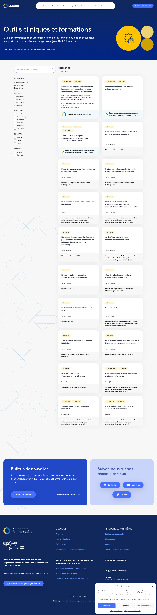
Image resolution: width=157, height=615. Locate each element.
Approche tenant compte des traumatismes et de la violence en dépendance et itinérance (74, 138)
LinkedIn (112, 485)
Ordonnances (19, 97)
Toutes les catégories (21, 82)
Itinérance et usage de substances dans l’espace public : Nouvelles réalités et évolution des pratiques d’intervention (77, 89)
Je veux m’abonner (23, 494)
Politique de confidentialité (132, 611)
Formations (18, 91)
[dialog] (35, 95)
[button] (152, 586)
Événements (92, 6)
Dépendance (18, 88)
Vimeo (124, 494)
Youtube (136, 485)
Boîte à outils (55, 49)
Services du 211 (111, 308)
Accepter (106, 606)
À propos (104, 6)
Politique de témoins (116, 611)
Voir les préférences (144, 606)
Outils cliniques (19, 100)
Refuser (126, 606)
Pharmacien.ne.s (19, 105)
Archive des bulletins (65, 494)
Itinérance (17, 94)
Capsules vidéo (19, 85)
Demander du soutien (143, 6)
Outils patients (19, 102)
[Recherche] (35, 69)
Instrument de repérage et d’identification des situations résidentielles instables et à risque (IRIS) (121, 204)
